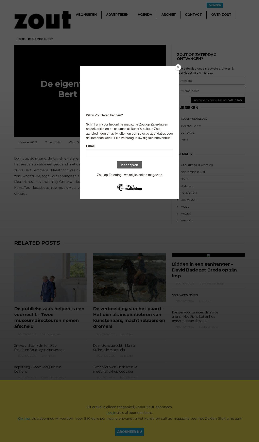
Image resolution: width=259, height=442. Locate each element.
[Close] (178, 67)
